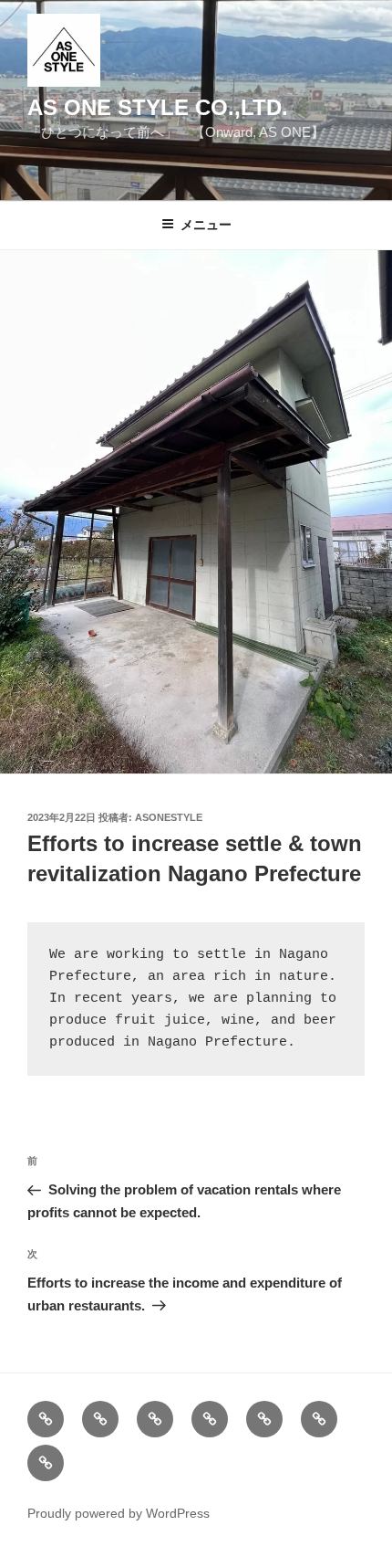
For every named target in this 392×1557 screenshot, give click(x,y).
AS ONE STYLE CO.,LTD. (157, 107)
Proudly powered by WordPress (118, 1513)
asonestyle (168, 817)
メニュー (206, 224)
